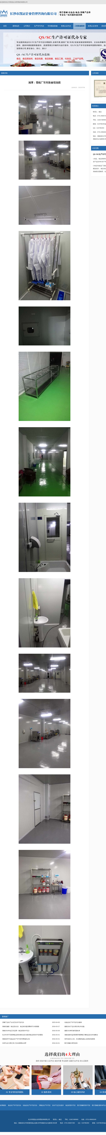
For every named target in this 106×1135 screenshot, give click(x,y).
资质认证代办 (66, 26)
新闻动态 (16, 26)
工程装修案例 (79, 26)
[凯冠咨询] (28, 13)
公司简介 (27, 26)
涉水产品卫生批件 (58, 1105)
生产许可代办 (39, 26)
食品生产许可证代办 (14, 1105)
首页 (5, 26)
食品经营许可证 (70, 1105)
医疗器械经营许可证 (83, 1105)
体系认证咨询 (93, 26)
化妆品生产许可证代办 (30, 1105)
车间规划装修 (53, 26)
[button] (60, 64)
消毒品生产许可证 (45, 1105)
